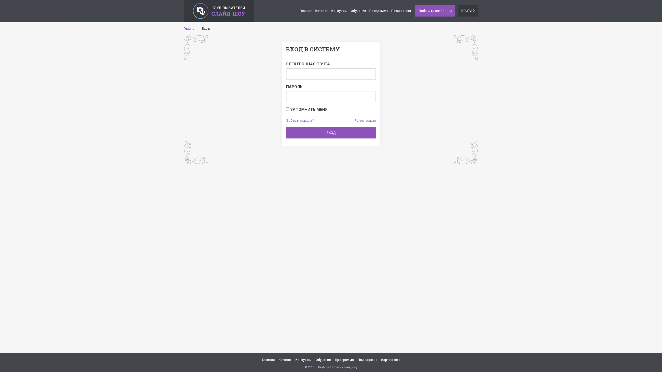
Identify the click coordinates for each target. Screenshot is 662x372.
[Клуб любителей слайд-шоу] (219, 11)
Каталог (321, 11)
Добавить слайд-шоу (435, 11)
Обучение (358, 11)
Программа (378, 11)
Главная (305, 11)
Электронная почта (308, 64)
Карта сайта (390, 360)
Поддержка (401, 11)
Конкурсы (339, 11)
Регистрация (365, 120)
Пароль (294, 86)
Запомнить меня (308, 109)
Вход (331, 133)
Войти (466, 11)
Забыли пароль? (300, 120)
